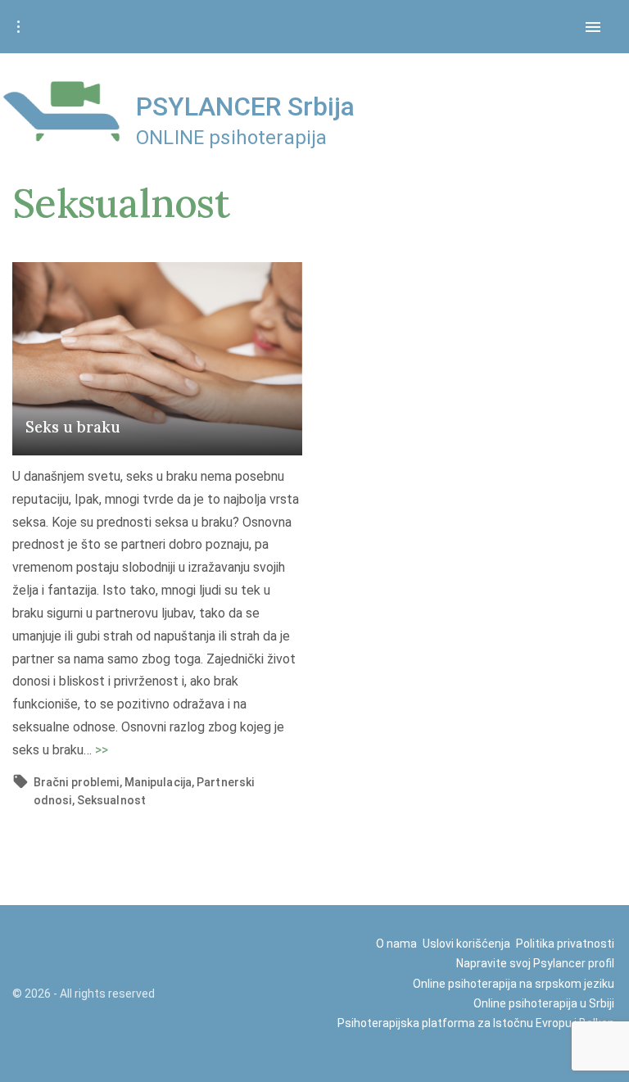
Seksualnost (111, 800)
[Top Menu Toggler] (593, 27)
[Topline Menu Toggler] (18, 27)
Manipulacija (158, 782)
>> (101, 750)
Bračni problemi (77, 782)
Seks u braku (72, 427)
